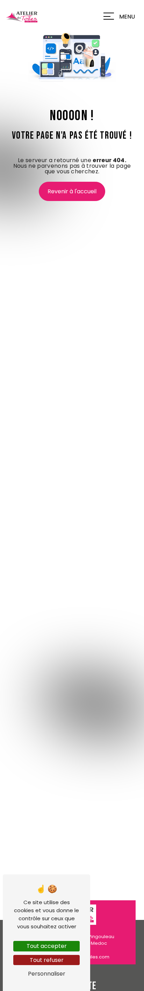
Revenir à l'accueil (72, 191)
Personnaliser (46, 974)
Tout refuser (47, 960)
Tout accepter (47, 946)
